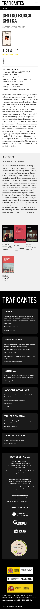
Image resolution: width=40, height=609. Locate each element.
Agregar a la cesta (17, 50)
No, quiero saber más (25, 600)
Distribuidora (13, 340)
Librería (9, 312)
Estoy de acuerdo (8, 606)
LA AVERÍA (5, 276)
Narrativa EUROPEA (16, 84)
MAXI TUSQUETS (24, 72)
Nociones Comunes (16, 390)
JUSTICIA (28, 244)
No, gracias (18, 606)
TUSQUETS (14, 70)
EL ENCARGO (5, 244)
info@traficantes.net (20, 498)
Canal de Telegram (9, 330)
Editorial (10, 371)
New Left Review (14, 436)
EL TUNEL (16, 245)
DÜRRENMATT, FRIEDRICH (13, 27)
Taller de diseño (14, 416)
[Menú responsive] (37, 3)
